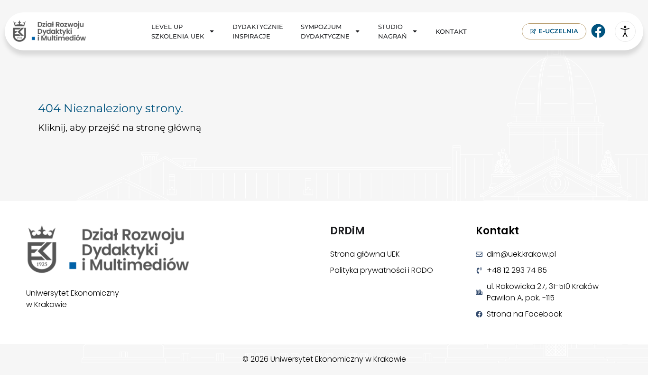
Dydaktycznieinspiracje (257, 31)
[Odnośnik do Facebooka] (598, 31)
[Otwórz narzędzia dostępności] (625, 31)
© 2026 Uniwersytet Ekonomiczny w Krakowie (324, 359)
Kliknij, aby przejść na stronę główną (119, 127)
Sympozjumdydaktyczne (325, 31)
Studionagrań (392, 31)
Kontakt (451, 31)
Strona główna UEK (365, 254)
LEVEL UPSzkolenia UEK (177, 31)
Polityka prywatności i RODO (381, 270)
